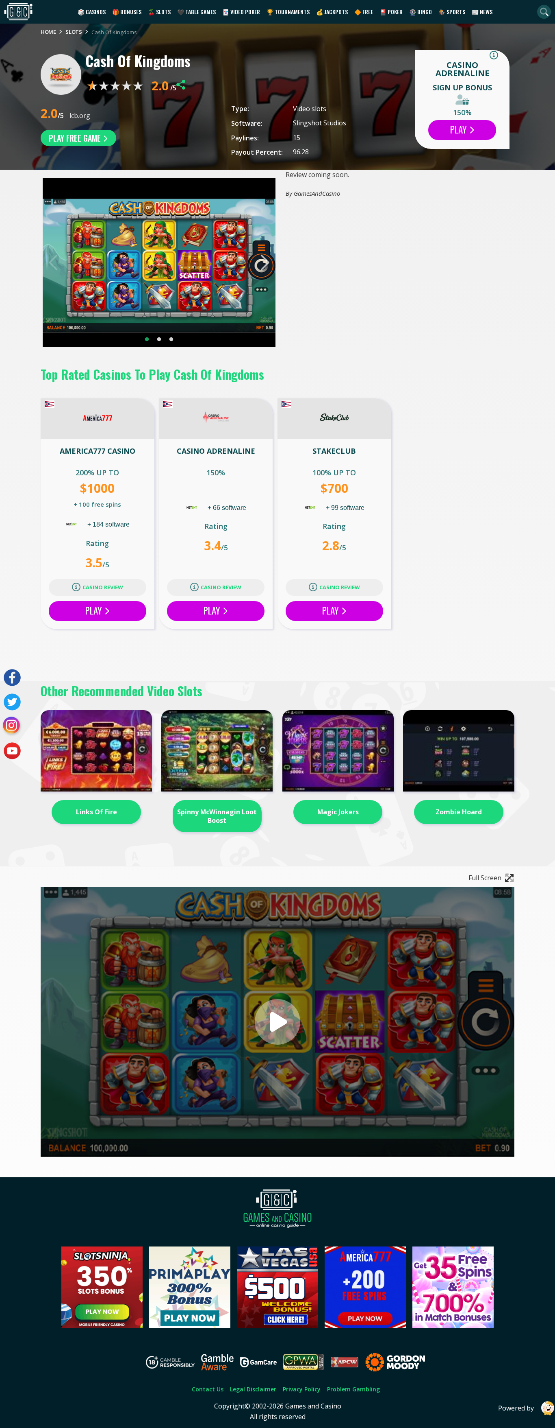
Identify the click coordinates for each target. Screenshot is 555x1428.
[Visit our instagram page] (12, 726)
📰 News (482, 11)
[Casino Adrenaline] (215, 419)
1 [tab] (147, 339)
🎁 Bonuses (126, 11)
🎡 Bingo (420, 11)
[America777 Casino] (97, 419)
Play (459, 129)
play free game (76, 138)
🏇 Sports (451, 11)
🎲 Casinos (92, 11)
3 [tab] (171, 339)
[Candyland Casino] (453, 1325)
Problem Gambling (353, 1389)
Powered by (516, 1408)
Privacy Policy (302, 1389)
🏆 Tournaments (288, 11)
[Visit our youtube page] (12, 751)
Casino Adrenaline (462, 69)
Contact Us (207, 1389)
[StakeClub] (334, 419)
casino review (102, 587)
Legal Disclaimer (253, 1389)
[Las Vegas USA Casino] (277, 1325)
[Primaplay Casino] (189, 1325)
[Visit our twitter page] (12, 702)
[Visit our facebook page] (12, 677)
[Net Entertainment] (72, 524)
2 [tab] (159, 339)
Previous (54, 262)
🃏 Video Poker (241, 11)
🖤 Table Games (196, 11)
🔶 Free (363, 11)
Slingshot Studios (319, 122)
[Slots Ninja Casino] (102, 1325)
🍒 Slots (159, 11)
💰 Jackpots (332, 11)
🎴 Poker (391, 11)
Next (264, 262)
